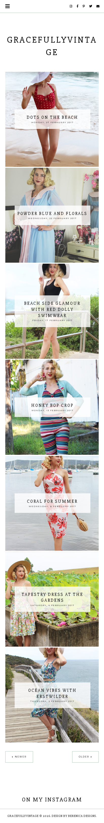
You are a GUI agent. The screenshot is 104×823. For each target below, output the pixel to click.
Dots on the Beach (52, 117)
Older (84, 756)
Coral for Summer (52, 501)
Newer (21, 756)
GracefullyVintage (23, 816)
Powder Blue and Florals (52, 213)
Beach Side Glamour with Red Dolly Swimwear (52, 309)
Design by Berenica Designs (74, 816)
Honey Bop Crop (52, 405)
